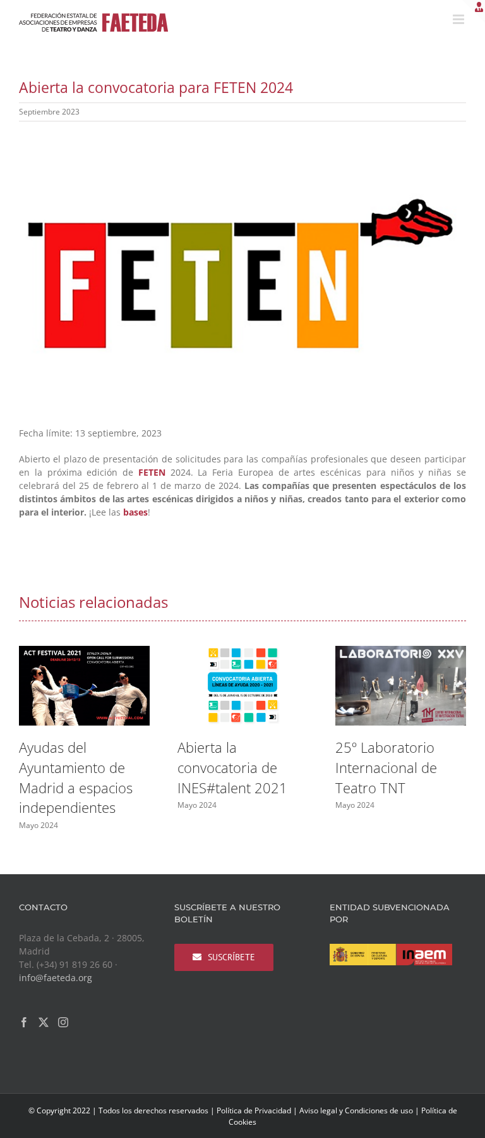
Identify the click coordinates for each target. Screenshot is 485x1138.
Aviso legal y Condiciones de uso (356, 1110)
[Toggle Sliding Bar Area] (473, 11)
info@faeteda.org (55, 978)
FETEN (151, 472)
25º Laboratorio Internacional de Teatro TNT (386, 767)
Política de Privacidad (254, 1110)
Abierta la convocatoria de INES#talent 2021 (232, 767)
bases (135, 512)
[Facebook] (24, 1022)
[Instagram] (63, 1022)
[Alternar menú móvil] (459, 19)
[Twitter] (44, 1022)
